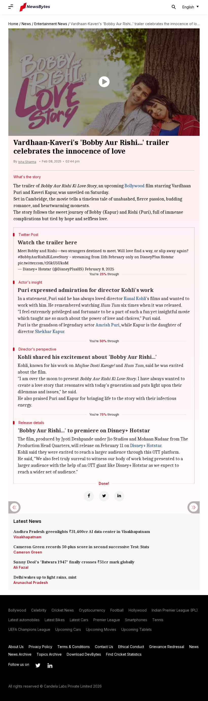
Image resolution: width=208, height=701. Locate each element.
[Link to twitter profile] (38, 665)
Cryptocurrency (92, 610)
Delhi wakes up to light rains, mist (44, 577)
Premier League (106, 620)
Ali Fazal (20, 567)
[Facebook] (89, 496)
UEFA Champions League (29, 629)
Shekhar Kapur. (50, 331)
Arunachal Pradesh (30, 582)
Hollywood (138, 610)
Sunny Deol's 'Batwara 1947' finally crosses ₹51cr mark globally (73, 562)
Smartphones (136, 620)
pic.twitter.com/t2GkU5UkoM (43, 263)
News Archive (19, 654)
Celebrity (38, 610)
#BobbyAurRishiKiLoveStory (43, 257)
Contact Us (104, 646)
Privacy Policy (40, 646)
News (26, 24)
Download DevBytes (84, 654)
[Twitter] (104, 496)
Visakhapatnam (27, 537)
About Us (16, 646)
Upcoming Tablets (136, 629)
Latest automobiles (24, 620)
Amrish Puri (107, 325)
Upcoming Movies (101, 629)
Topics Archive (49, 654)
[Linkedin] (119, 496)
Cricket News (62, 610)
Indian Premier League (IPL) (175, 610)
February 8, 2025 (99, 269)
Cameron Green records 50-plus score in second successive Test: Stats (81, 546)
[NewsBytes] (35, 7)
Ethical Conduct (131, 646)
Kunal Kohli (135, 298)
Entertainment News (50, 24)
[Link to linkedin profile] (50, 665)
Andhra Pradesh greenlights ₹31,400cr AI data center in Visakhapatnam (81, 531)
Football (117, 610)
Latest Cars (79, 620)
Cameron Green (27, 552)
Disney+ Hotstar (145, 445)
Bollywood (135, 186)
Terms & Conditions (73, 646)
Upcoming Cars (68, 629)
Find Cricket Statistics (124, 654)
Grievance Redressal (166, 646)
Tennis (157, 620)
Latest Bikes (55, 620)
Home (13, 24)
